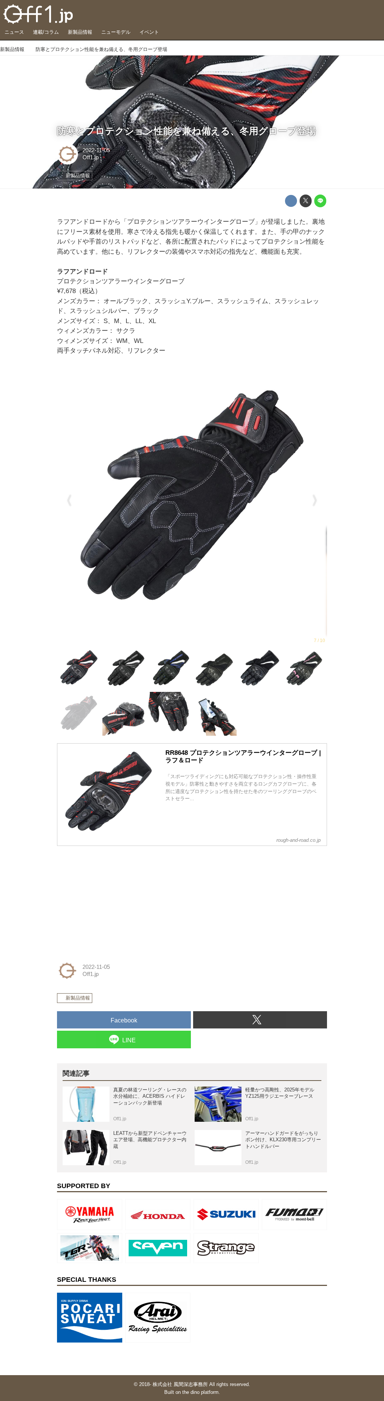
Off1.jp (90, 157)
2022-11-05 (96, 150)
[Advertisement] (113, 899)
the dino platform (200, 1392)
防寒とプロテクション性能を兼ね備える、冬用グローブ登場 (186, 131)
